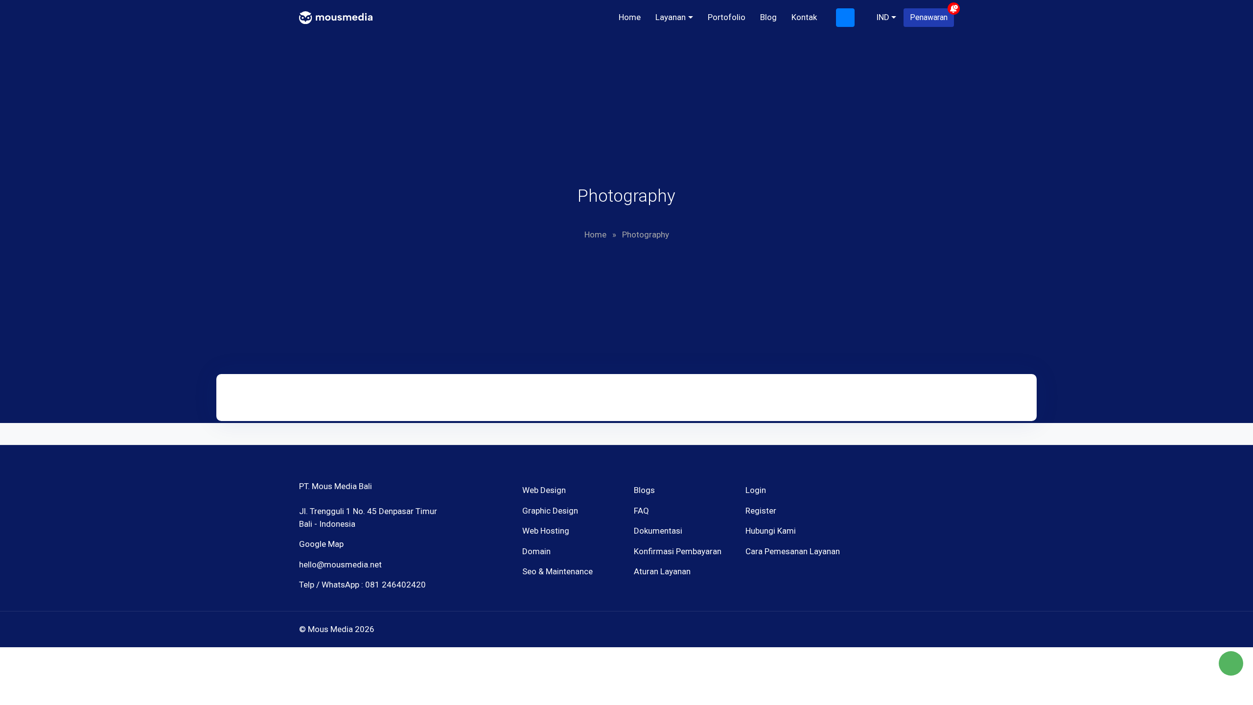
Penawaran (929, 17)
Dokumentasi (658, 531)
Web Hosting (545, 531)
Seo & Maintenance (557, 571)
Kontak (804, 17)
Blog (768, 17)
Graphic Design (550, 511)
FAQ (641, 511)
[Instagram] (880, 531)
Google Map (321, 544)
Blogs (644, 490)
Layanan (670, 17)
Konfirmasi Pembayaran (677, 551)
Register (760, 511)
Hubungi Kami (770, 531)
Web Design (544, 490)
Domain (536, 551)
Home (630, 17)
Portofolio (726, 17)
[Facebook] (863, 531)
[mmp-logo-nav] (335, 17)
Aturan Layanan (662, 571)
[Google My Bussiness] (898, 531)
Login (755, 490)
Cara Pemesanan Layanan (792, 551)
